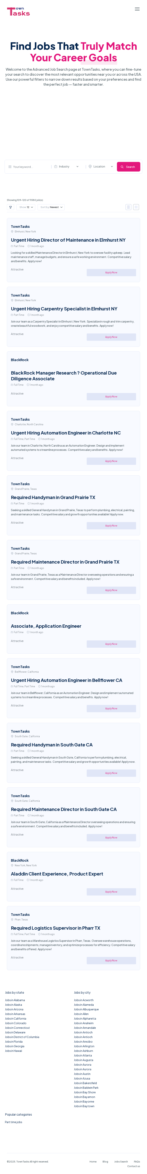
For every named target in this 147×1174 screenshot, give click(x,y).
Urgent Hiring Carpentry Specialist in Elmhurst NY (64, 308)
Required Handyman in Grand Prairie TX (53, 497)
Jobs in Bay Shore (85, 1092)
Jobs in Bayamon (84, 1097)
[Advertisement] (73, 123)
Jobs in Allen (81, 1014)
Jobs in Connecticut (17, 1027)
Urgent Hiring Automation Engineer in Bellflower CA (66, 680)
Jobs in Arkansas (15, 1014)
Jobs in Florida (14, 1041)
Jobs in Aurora (82, 1064)
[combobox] (67, 166)
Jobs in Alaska (13, 1004)
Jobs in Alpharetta (85, 1018)
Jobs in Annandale (85, 1027)
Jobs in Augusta (83, 1060)
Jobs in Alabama (15, 1000)
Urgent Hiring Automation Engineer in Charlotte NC (66, 432)
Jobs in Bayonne (84, 1101)
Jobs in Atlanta (83, 1055)
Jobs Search (121, 1161)
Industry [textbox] (64, 166)
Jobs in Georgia (14, 1046)
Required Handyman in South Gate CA (52, 744)
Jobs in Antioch (83, 1032)
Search (130, 166)
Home (93, 1161)
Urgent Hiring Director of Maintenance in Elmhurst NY (68, 240)
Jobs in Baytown (84, 1106)
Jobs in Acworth (84, 1000)
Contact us (133, 1166)
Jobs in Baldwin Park (86, 1087)
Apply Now (111, 272)
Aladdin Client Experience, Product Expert (57, 873)
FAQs (137, 1161)
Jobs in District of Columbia (22, 1037)
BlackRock (20, 359)
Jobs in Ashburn (83, 1050)
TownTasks (20, 226)
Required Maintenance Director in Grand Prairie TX (65, 562)
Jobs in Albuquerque (86, 1009)
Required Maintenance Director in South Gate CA (64, 809)
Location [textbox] (99, 166)
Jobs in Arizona (14, 1009)
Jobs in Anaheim (84, 1023)
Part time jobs (13, 1122)
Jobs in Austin (82, 1073)
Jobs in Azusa (82, 1078)
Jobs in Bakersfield (85, 1083)
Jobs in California (15, 1018)
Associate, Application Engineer (46, 626)
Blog (105, 1161)
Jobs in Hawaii (13, 1050)
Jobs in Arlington (84, 1046)
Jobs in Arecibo (83, 1041)
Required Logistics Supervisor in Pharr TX (55, 928)
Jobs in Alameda (84, 1004)
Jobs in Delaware (15, 1032)
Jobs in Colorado (15, 1023)
